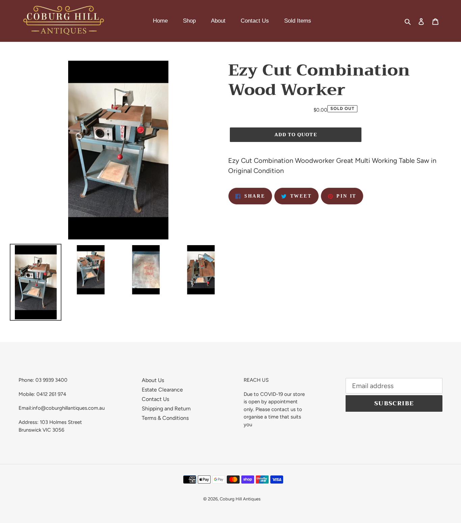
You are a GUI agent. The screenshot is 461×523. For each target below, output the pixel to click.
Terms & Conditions (165, 418)
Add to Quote (295, 134)
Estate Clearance (162, 389)
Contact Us (155, 399)
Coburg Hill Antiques (240, 498)
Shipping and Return (166, 408)
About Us (153, 380)
